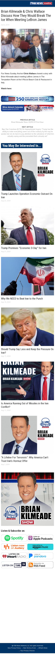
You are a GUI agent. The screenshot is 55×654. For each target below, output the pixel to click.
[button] (9, 4)
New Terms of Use (29, 648)
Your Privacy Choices (27, 651)
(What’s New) (42, 648)
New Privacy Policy (14, 648)
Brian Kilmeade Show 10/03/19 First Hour (27, 122)
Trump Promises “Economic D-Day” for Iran (23, 248)
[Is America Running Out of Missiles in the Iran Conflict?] (27, 381)
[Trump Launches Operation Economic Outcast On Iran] (27, 171)
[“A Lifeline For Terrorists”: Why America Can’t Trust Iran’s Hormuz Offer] (27, 435)
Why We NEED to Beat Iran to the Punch (22, 298)
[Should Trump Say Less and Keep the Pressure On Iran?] (27, 327)
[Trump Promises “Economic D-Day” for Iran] (27, 225)
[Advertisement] (27, 607)
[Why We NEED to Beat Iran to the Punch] (27, 276)
